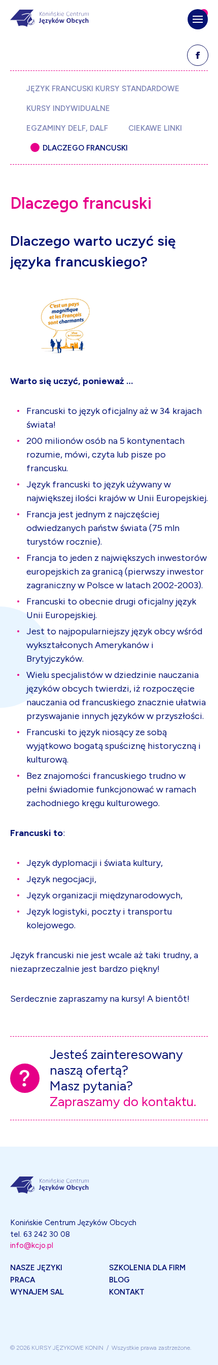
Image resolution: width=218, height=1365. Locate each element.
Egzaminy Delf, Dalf (67, 128)
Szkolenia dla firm (147, 1267)
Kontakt (126, 1292)
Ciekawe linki (155, 128)
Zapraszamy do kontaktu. (123, 1102)
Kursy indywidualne (68, 108)
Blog (119, 1279)
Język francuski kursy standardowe (102, 88)
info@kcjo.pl (31, 1245)
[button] (198, 19)
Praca (22, 1279)
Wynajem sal (37, 1292)
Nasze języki (36, 1267)
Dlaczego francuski (85, 147)
